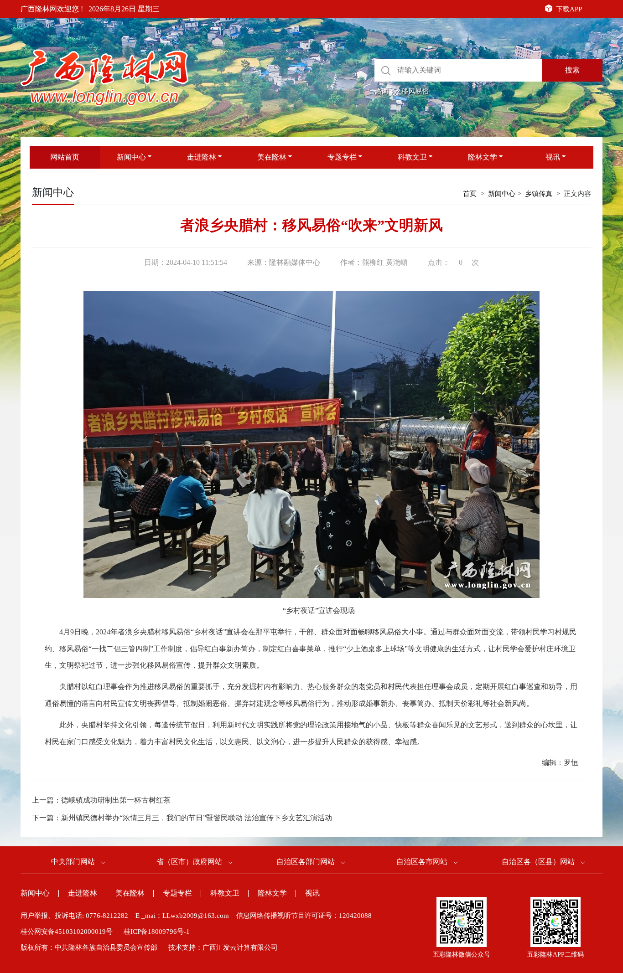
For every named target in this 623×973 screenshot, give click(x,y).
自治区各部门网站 (305, 861)
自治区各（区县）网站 (538, 861)
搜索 (572, 70)
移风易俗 (415, 91)
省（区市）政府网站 (189, 861)
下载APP (569, 9)
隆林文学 (482, 157)
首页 (470, 193)
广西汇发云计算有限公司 (240, 947)
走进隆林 (201, 157)
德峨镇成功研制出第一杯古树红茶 (116, 800)
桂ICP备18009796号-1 (157, 931)
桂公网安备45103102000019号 (67, 931)
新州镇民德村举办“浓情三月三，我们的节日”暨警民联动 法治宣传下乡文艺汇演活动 (196, 818)
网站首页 (64, 157)
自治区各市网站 (421, 861)
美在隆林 (271, 157)
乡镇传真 (538, 193)
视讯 (552, 157)
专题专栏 (342, 157)
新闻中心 (131, 157)
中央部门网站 (73, 861)
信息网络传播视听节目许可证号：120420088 (304, 915)
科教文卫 (412, 157)
